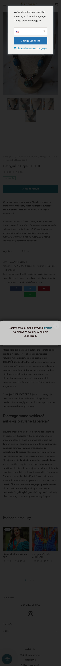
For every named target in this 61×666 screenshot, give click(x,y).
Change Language (30, 40)
